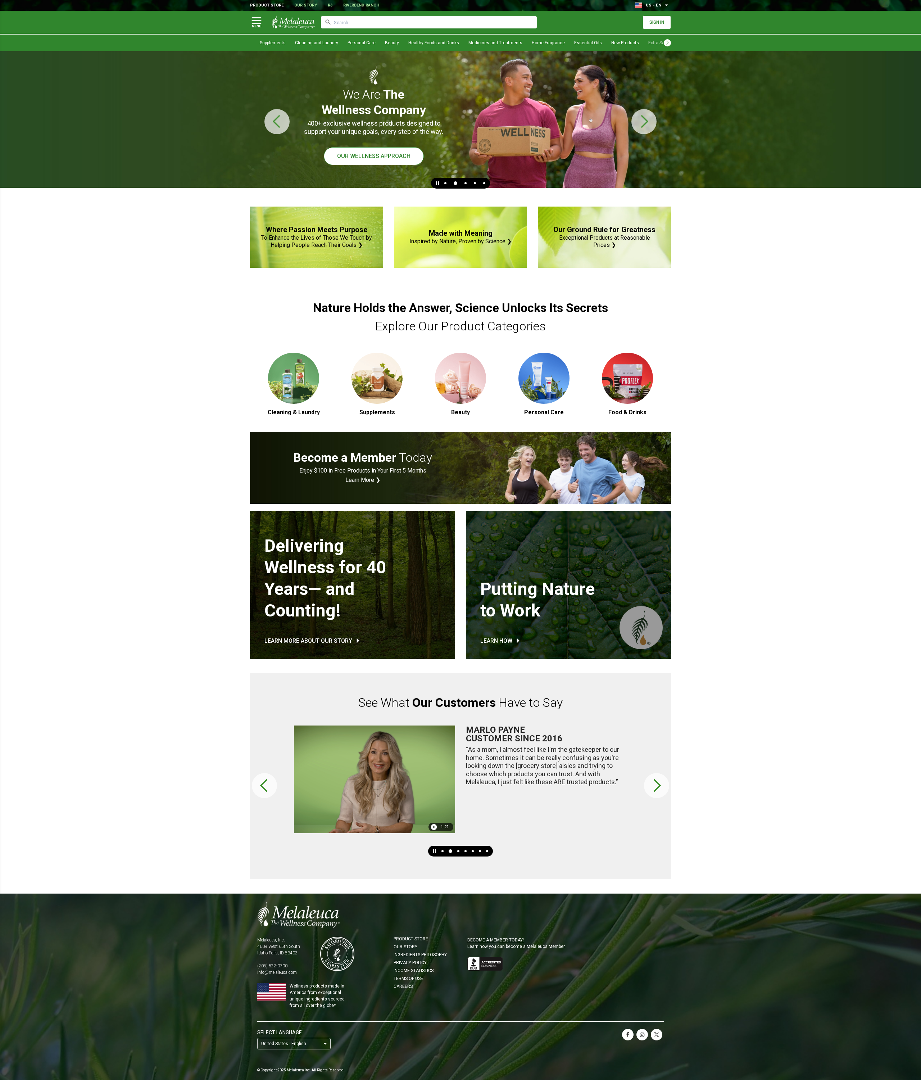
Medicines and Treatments (495, 42)
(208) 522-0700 (272, 965)
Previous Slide (277, 121)
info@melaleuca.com (277, 972)
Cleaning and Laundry (316, 42)
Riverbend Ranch (361, 5)
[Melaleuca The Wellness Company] (460, 915)
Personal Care (362, 42)
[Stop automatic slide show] (437, 183)
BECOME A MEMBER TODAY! (495, 940)
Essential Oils (588, 42)
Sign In (656, 22)
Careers (403, 986)
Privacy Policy (410, 963)
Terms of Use (408, 978)
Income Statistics (414, 970)
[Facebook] (628, 1034)
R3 (330, 5)
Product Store (266, 5)
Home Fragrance (548, 42)
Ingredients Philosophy (420, 955)
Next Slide (644, 121)
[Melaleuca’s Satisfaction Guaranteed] (337, 954)
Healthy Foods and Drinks (433, 42)
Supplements (273, 42)
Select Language (279, 1032)
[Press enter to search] (328, 22)
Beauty (392, 42)
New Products (625, 42)
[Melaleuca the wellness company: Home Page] (293, 22)
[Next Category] (667, 42)
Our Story (305, 5)
